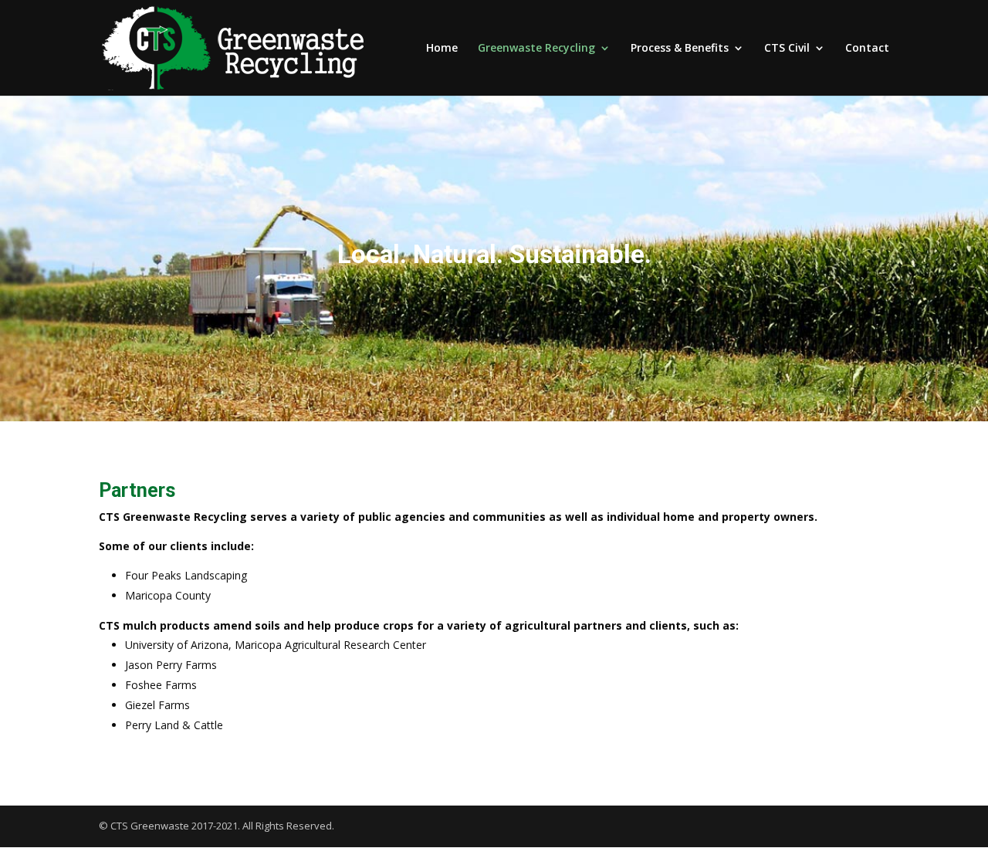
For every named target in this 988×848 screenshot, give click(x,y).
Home (442, 48)
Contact (867, 48)
